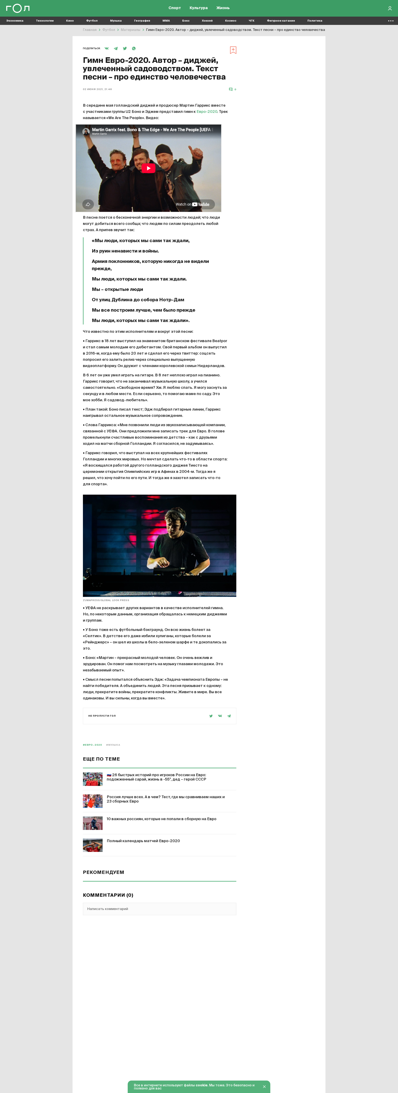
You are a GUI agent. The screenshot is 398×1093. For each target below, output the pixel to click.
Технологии (45, 21)
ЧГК (252, 21)
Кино (70, 21)
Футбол (92, 21)
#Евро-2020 (92, 745)
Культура (199, 8)
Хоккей (207, 21)
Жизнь (223, 8)
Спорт (175, 8)
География (142, 21)
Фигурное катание (281, 21)
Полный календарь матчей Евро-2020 (143, 841)
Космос (230, 21)
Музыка (116, 21)
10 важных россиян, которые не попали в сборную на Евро (161, 819)
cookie (201, 1085)
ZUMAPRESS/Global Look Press (106, 600)
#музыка (113, 745)
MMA (166, 21)
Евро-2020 (206, 112)
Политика (314, 21)
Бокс (185, 21)
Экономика (14, 21)
